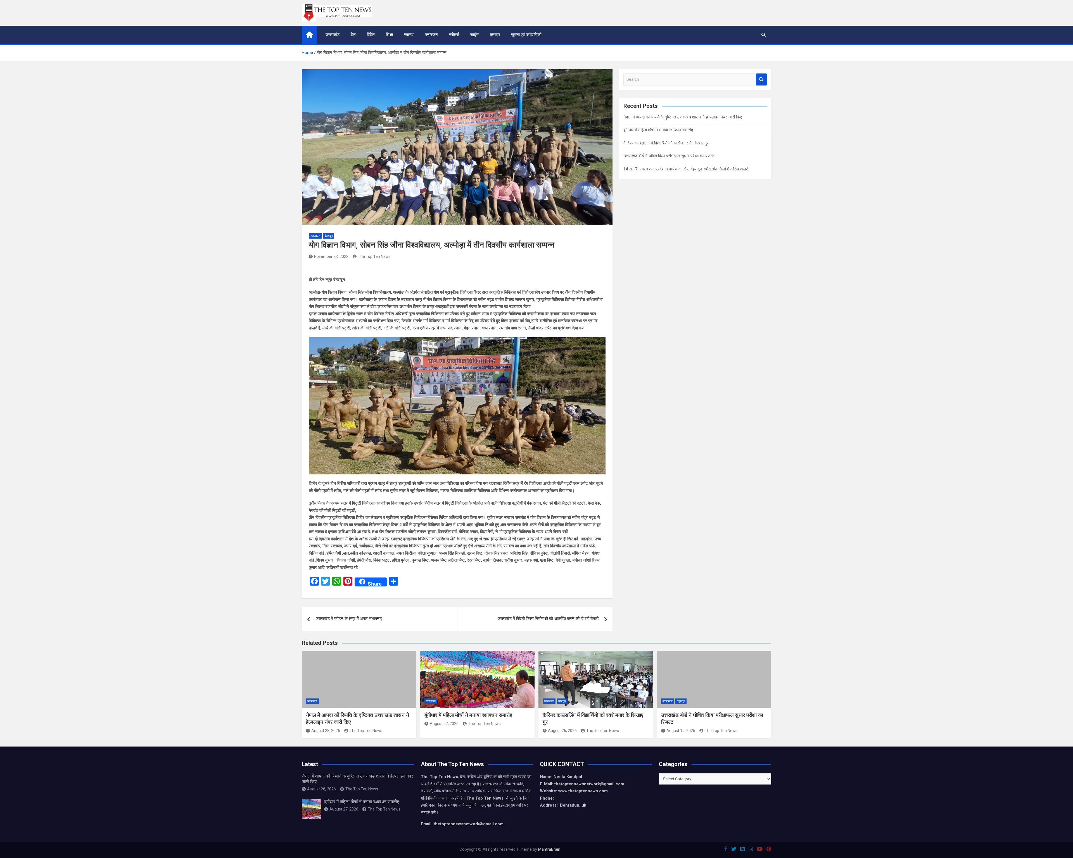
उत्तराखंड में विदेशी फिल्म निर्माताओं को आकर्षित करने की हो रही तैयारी (548, 618)
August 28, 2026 (325, 730)
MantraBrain (549, 849)
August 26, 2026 (562, 730)
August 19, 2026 (680, 730)
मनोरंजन (431, 34)
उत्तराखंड (333, 34)
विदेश (371, 34)
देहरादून (328, 236)
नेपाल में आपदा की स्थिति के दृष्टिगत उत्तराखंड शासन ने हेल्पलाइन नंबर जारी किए (682, 117)
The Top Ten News (374, 256)
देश (353, 34)
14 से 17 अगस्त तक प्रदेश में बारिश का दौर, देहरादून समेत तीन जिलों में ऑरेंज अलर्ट (686, 169)
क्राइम (495, 34)
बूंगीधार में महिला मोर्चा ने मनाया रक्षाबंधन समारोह (658, 129)
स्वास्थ (409, 34)
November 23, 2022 (331, 256)
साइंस (474, 34)
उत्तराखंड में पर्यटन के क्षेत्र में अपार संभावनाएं (349, 618)
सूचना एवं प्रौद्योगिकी (526, 34)
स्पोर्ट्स (454, 34)
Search (761, 79)
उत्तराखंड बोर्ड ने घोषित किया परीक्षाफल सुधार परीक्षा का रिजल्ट (669, 155)
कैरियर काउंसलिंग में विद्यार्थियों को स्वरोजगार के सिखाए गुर (666, 143)
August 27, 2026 (444, 723)
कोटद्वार (562, 701)
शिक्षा (389, 34)
